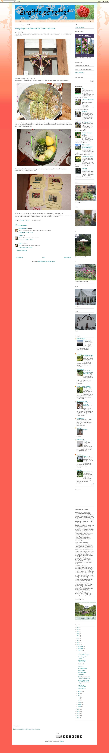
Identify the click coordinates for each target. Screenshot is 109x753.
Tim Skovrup (80, 369)
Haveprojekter (29, 21)
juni (79, 695)
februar (80, 704)
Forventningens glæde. (87, 156)
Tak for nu (85, 456)
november (80, 648)
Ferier (78, 21)
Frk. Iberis (79, 428)
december (80, 646)
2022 (78, 631)
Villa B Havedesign (79, 27)
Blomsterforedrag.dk (87, 21)
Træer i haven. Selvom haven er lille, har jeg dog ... (83, 682)
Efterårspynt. (81, 664)
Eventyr (85, 429)
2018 (78, 638)
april (79, 700)
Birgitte (21, 235)
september (81, 653)
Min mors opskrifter (69, 21)
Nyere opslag (19, 257)
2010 (78, 717)
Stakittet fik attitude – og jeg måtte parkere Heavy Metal (88, 372)
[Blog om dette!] (35, 220)
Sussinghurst (80, 418)
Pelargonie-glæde (82, 672)
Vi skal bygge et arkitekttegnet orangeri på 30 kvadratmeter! (87, 146)
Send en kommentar (22, 250)
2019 (78, 636)
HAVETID (79, 470)
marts (79, 702)
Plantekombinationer (40, 21)
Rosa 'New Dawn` (87, 387)
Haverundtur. (81, 674)
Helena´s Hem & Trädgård (83, 386)
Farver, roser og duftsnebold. (81, 661)
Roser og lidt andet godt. (84, 654)
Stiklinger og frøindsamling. (82, 686)
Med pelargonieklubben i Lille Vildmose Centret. (84, 677)
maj (79, 698)
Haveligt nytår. (86, 471)
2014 (78, 709)
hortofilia (79, 354)
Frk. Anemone (80, 455)
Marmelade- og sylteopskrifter (55, 21)
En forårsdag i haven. (87, 122)
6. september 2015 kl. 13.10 (26, 232)
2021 (78, 633)
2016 (78, 642)
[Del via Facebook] (38, 220)
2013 (78, 711)
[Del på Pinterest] (40, 220)
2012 (78, 713)
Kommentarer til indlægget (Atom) (46, 261)
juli (79, 693)
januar (79, 706)
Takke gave (86, 441)
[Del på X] (36, 220)
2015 (78, 644)
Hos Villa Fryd (80, 439)
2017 (78, 640)
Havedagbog (19, 21)
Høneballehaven (23, 228)
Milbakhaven (81, 666)
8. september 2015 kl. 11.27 (25, 239)
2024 (78, 627)
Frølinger (84, 89)
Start (43, 257)
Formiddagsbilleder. (82, 668)
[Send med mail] (33, 220)
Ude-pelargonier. (82, 688)
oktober (80, 650)
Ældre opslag (67, 257)
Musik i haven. (81, 670)
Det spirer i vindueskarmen (85, 169)
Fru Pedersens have (82, 401)
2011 (78, 715)
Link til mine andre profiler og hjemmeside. (87, 404)
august (80, 691)
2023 (78, 629)
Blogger (61, 741)
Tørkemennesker (87, 340)
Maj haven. (84, 111)
